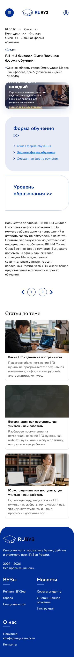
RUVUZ (10, 29)
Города (8, 598)
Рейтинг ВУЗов (14, 591)
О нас (10, 622)
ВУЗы (10, 579)
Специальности (14, 604)
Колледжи (12, 34)
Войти (66, 13)
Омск (28, 29)
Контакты (10, 644)
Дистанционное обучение (48, 600)
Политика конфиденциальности (19, 636)
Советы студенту (49, 591)
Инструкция (45, 608)
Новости (47, 579)
